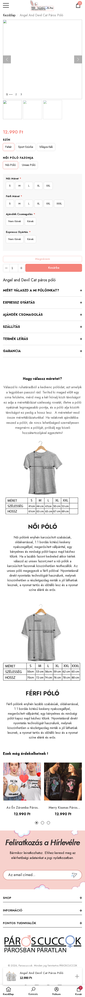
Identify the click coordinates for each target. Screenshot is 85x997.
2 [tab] (42, 822)
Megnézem (42, 259)
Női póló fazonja (18, 158)
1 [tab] (36, 822)
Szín (6, 140)
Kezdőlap (9, 15)
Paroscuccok (25, 965)
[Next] (78, 59)
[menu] (6, 5)
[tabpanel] (22, 789)
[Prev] (7, 59)
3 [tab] (48, 822)
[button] (78, 5)
